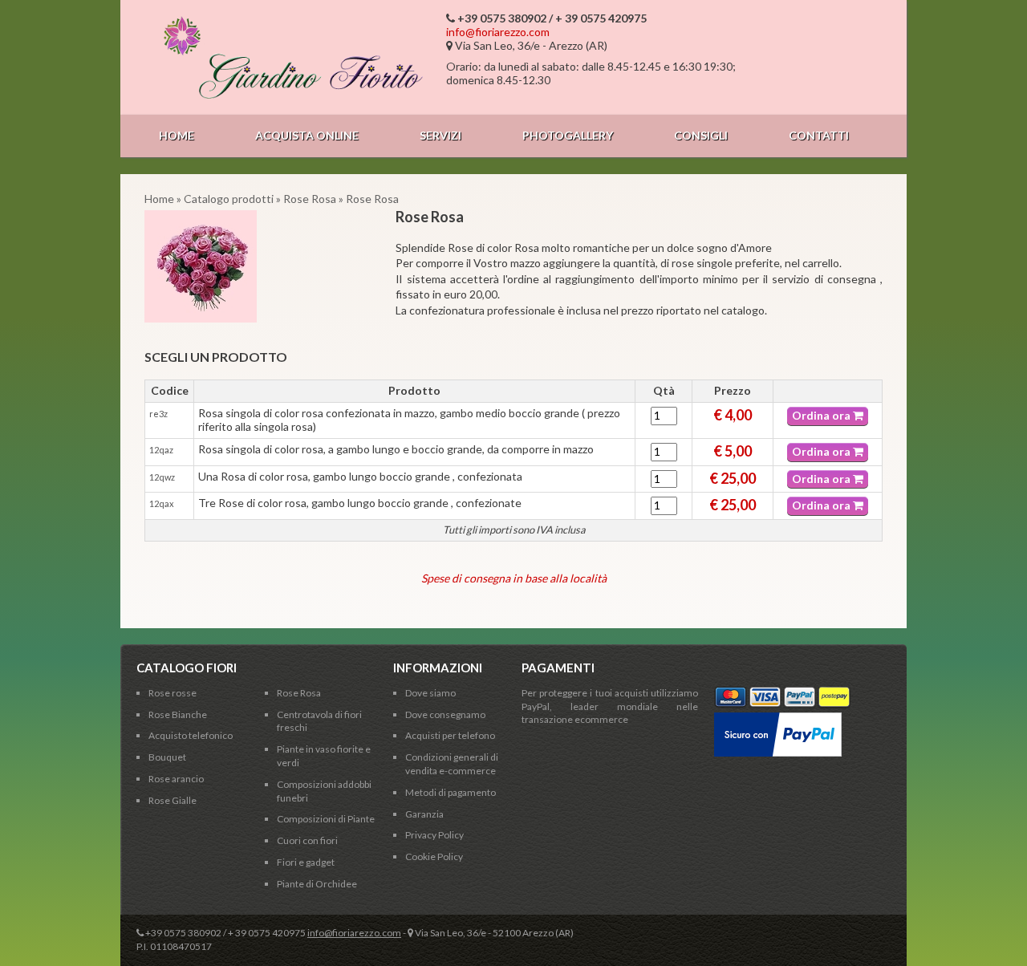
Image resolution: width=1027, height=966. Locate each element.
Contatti (819, 135)
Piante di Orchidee (317, 884)
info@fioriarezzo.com (498, 32)
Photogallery (567, 135)
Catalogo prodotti (229, 198)
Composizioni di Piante (326, 819)
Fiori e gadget (306, 862)
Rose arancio (176, 779)
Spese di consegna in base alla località (514, 578)
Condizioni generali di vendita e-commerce (451, 764)
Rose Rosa (309, 198)
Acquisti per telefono (450, 735)
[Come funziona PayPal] (778, 718)
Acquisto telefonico (190, 735)
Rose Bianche (177, 714)
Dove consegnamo (445, 714)
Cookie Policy (434, 856)
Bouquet (167, 757)
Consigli (701, 135)
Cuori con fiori (307, 840)
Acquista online (307, 135)
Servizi (440, 135)
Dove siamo (430, 693)
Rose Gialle (172, 800)
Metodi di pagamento (450, 792)
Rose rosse (172, 693)
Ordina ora (822, 415)
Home (176, 135)
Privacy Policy (434, 835)
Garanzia (424, 814)
